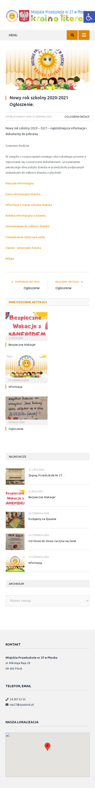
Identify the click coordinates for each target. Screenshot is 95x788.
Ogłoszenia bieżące (77, 116)
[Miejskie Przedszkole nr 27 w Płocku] (47, 15)
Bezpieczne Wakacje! (22, 344)
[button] (89, 17)
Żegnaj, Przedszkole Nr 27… (46, 475)
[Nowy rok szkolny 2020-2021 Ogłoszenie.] (47, 70)
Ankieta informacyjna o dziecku (26, 215)
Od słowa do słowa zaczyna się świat (52, 540)
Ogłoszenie (32, 288)
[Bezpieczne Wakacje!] (27, 326)
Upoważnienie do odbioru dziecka (27, 226)
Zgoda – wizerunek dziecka (23, 247)
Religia (10, 258)
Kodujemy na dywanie (42, 518)
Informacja (15, 386)
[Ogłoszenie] (27, 410)
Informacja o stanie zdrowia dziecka (29, 204)
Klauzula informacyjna (20, 183)
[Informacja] (27, 368)
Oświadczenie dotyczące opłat (25, 237)
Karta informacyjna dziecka (23, 194)
